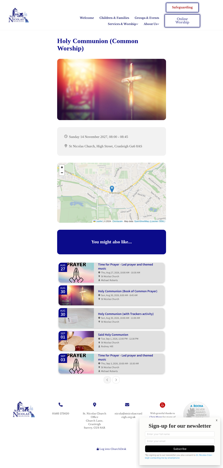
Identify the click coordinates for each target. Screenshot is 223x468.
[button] (182, 7)
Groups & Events (147, 18)
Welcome (87, 18)
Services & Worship (122, 24)
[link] (123, 24)
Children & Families (114, 18)
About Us (150, 24)
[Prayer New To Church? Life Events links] (137, 24)
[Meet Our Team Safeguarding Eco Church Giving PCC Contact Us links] (158, 24)
